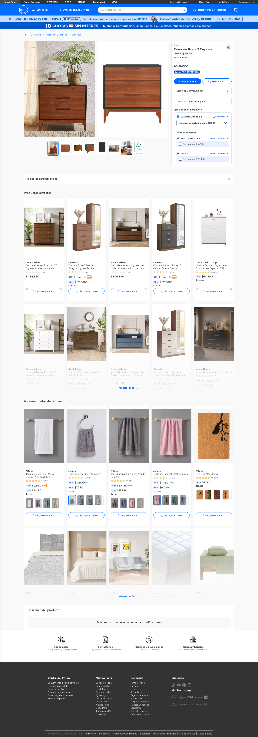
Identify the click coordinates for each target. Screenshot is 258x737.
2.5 (84, 272)
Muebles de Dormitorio (56, 35)
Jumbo (134, 686)
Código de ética (187, 733)
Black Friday (102, 689)
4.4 (212, 272)
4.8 (212, 478)
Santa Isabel (136, 692)
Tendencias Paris (104, 711)
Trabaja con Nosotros (141, 714)
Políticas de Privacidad (164, 733)
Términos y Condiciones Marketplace (131, 733)
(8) (172, 272)
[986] (217, 495)
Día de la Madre (104, 698)
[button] (75, 9)
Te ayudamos (245, 2)
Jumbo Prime (10, 2)
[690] (132, 503)
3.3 (169, 272)
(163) (88, 478)
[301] (47, 503)
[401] (81, 500)
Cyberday (101, 695)
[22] (38, 503)
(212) (131, 481)
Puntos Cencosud (32, 2)
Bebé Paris (101, 708)
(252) (46, 481)
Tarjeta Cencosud (139, 695)
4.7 (127, 481)
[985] (208, 495)
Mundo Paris (223, 2)
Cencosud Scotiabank (179, 2)
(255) (173, 478)
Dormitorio (36, 35)
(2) (87, 272)
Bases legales (205, 733)
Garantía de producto (59, 692)
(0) (44, 272)
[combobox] (202, 123)
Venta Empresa (138, 711)
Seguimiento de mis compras (63, 683)
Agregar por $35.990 (193, 144)
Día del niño (102, 701)
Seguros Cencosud (140, 701)
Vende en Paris (104, 683)
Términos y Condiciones (97, 733)
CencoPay (135, 708)
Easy (132, 689)
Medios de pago (56, 698)
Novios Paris (204, 2)
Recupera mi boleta (58, 686)
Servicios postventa (58, 689)
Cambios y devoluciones (60, 695)
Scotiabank (136, 698)
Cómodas (76, 35)
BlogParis (101, 714)
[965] (199, 495)
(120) (216, 478)
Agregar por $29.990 (194, 159)
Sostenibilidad (103, 686)
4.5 (169, 478)
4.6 (42, 481)
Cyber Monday (103, 692)
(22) (216, 272)
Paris (189, 54)
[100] (29, 503)
